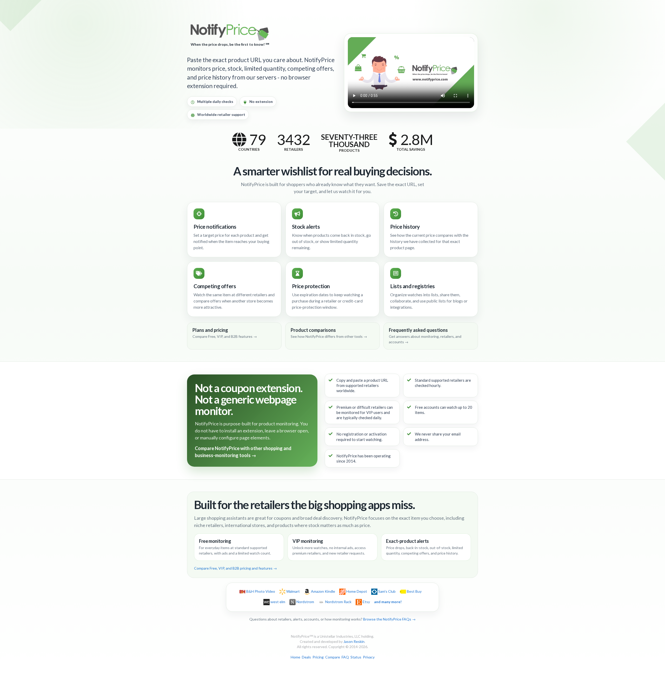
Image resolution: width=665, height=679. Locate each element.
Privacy (369, 657)
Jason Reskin (353, 641)
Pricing (318, 657)
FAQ (345, 657)
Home (295, 657)
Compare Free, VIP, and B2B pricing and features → (235, 568)
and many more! (388, 601)
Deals (306, 657)
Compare (332, 657)
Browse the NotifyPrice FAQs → (389, 619)
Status (355, 657)
